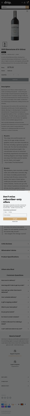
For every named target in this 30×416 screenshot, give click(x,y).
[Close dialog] (29, 191)
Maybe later (15, 221)
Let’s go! (15, 219)
